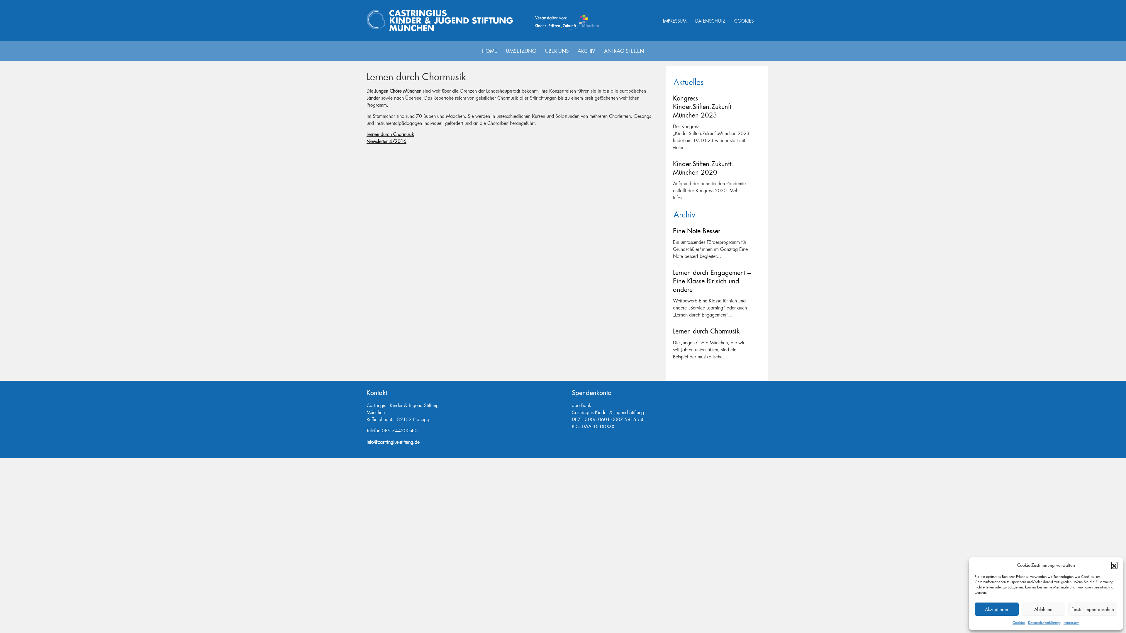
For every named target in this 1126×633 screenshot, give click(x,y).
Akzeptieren (996, 609)
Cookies (1019, 622)
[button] (1114, 565)
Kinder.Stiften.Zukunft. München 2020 (703, 167)
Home (489, 50)
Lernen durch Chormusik (390, 134)
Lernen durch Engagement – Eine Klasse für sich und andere (712, 280)
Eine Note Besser (696, 231)
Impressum (1071, 622)
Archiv (586, 50)
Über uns (557, 50)
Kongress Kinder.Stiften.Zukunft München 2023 (702, 106)
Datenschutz (710, 21)
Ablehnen (1043, 609)
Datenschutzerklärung (1044, 622)
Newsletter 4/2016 (386, 141)
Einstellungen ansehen (1092, 609)
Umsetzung (521, 50)
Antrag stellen (624, 50)
